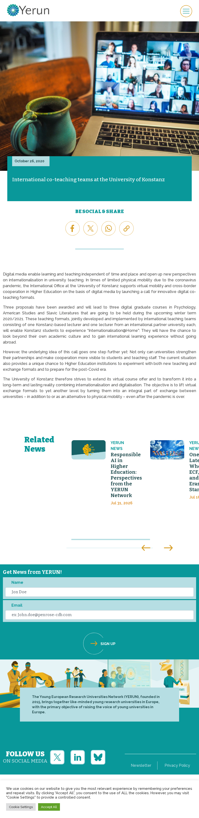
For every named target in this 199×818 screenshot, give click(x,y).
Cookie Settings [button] (21, 807)
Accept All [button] (49, 807)
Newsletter (141, 765)
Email (16, 605)
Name (17, 582)
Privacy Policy (177, 765)
